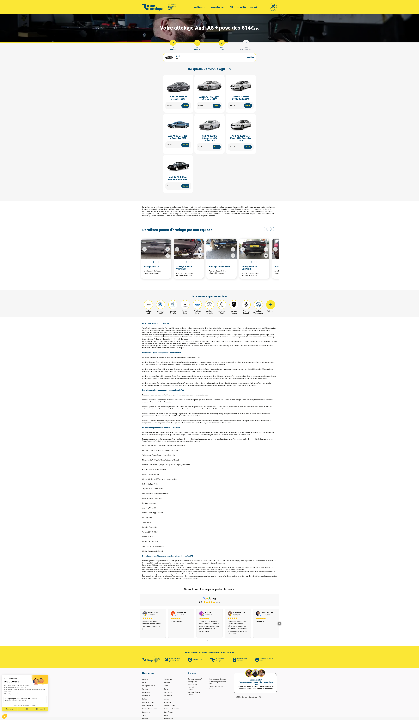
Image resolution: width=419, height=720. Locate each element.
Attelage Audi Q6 (151, 266)
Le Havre (145, 699)
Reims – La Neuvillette (171, 709)
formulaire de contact (265, 689)
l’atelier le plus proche (254, 686)
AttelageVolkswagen (258, 312)
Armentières (168, 679)
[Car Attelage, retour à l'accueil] (152, 7)
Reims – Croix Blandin (149, 709)
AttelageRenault (246, 312)
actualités (242, 7)
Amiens (145, 679)
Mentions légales (194, 692)
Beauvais (167, 682)
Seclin (144, 715)
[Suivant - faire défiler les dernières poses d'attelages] (272, 229)
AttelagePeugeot (234, 312)
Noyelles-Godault (169, 705)
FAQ (231, 7)
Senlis (166, 715)
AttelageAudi (148, 312)
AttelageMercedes (209, 312)
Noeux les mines (148, 705)
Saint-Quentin (168, 712)
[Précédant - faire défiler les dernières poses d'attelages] (266, 229)
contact (253, 7)
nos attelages (198, 7)
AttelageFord (197, 312)
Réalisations (214, 689)
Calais (166, 686)
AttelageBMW (160, 312)
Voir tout (270, 311)
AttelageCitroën (173, 312)
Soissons (145, 719)
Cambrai (145, 689)
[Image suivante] (167, 249)
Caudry (166, 689)
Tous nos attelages (216, 686)
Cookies (190, 695)
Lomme (166, 699)
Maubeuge (167, 702)
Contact (190, 689)
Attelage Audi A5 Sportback (184, 267)
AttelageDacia (185, 312)
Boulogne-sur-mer (148, 686)
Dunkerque (146, 696)
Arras (144, 682)
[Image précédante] (144, 249)
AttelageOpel (221, 312)
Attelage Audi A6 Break (219, 266)
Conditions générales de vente (218, 683)
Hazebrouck (168, 696)
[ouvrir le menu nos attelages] (205, 7)
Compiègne (168, 692)
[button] (139, 623)
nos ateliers (273, 10)
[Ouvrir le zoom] (167, 255)
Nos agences (192, 682)
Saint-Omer (146, 712)
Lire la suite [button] (232, 634)
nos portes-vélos (218, 7)
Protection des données (218, 679)
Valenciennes (168, 719)
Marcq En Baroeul (148, 702)
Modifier (250, 57)
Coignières (146, 692)
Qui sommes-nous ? (195, 679)
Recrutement (192, 684)
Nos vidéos (191, 687)
